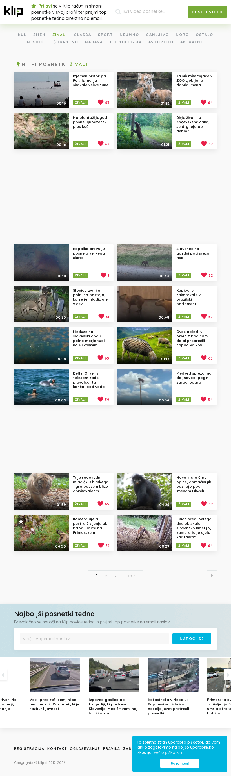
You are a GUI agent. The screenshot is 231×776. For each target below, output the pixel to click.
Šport (105, 34)
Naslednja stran (212, 575)
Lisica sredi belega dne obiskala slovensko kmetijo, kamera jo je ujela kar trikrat (194, 528)
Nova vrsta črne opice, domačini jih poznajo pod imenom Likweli (193, 484)
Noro (182, 34)
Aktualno (192, 42)
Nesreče (37, 42)
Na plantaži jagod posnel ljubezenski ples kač (90, 122)
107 (131, 576)
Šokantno (66, 42)
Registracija (29, 748)
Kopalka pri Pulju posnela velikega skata (89, 253)
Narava (94, 42)
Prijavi (45, 6)
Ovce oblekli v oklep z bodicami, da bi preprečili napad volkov (193, 338)
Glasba (82, 34)
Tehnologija (126, 42)
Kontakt (57, 748)
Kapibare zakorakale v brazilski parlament (188, 297)
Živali (59, 34)
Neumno (129, 34)
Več (131, 648)
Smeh (39, 34)
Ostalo (204, 34)
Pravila (111, 748)
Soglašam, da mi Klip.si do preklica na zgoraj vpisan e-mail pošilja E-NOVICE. (79, 648)
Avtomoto (161, 42)
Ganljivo (157, 34)
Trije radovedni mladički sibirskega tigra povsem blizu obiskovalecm (90, 484)
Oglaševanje (85, 748)
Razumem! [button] (180, 763)
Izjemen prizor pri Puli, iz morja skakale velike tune (90, 80)
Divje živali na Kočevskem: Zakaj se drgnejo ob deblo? (193, 124)
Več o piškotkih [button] (168, 752)
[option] (115, 686)
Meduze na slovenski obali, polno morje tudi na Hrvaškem (89, 338)
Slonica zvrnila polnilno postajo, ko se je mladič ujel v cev (91, 297)
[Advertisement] (115, 196)
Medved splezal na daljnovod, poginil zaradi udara (194, 377)
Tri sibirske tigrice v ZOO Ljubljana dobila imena (194, 80)
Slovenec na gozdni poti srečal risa (193, 253)
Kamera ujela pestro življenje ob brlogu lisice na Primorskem (90, 526)
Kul (22, 34)
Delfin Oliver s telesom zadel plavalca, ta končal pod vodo (89, 380)
